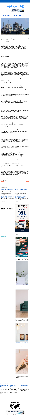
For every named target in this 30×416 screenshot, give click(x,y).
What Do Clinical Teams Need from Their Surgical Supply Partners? (4, 386)
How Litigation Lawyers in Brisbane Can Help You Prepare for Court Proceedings (7, 189)
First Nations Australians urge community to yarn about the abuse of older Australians (21, 197)
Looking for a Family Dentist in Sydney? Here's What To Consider (24, 385)
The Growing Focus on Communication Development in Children (14, 386)
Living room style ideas (18, 317)
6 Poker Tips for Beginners (19, 256)
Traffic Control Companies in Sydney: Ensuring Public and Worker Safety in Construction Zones (7, 197)
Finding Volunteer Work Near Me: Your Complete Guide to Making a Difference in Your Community (21, 189)
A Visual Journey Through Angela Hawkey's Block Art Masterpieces (22, 343)
